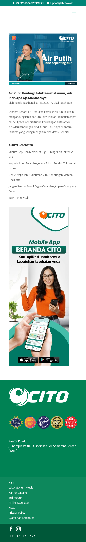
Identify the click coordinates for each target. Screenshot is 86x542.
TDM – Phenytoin (19, 197)
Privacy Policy (17, 512)
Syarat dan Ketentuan (22, 518)
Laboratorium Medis (21, 487)
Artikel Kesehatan (61, 103)
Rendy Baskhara (24, 103)
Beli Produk (15, 498)
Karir (11, 482)
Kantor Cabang (18, 493)
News (12, 507)
